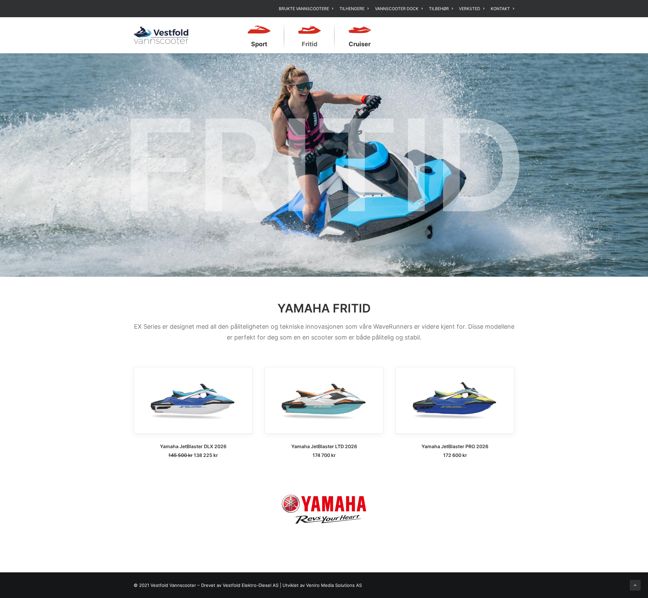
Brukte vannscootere (304, 8)
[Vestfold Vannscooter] (161, 35)
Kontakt (500, 8)
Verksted (469, 8)
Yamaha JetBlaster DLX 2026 (193, 446)
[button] (193, 400)
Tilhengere (352, 8)
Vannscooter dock (396, 8)
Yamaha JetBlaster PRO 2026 (455, 446)
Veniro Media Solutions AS (334, 585)
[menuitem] (307, 8)
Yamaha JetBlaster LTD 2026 (324, 446)
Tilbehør (439, 8)
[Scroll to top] (635, 584)
